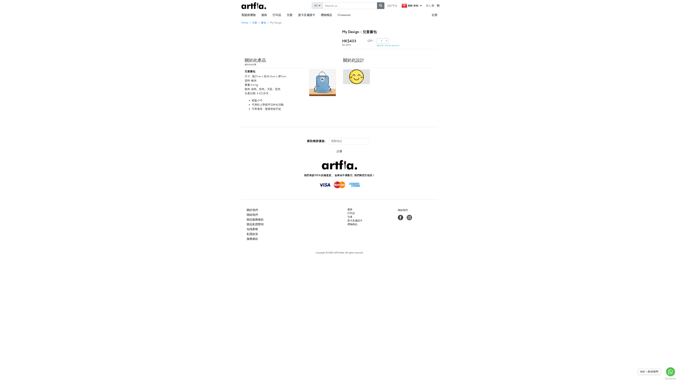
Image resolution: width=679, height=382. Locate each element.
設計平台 (392, 5)
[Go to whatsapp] (670, 371)
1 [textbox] (381, 41)
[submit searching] (380, 5)
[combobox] (382, 41)
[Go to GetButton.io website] (670, 378)
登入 (429, 5)
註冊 (339, 151)
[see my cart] (438, 5)
